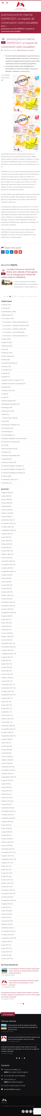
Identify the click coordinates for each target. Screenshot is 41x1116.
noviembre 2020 (8, 729)
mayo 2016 (6, 914)
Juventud (31, 50)
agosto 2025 (6, 534)
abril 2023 (6, 630)
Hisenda (5, 373)
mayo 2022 (6, 667)
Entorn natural (7, 356)
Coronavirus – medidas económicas (15, 325)
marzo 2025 (6, 551)
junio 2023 (6, 623)
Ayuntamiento (23, 50)
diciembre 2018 (7, 808)
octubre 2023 (7, 609)
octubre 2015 (7, 935)
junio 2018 (6, 828)
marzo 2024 (6, 592)
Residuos (5, 452)
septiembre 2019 (8, 777)
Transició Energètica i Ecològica (12, 466)
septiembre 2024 (8, 571)
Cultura (5, 339)
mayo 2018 (6, 832)
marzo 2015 (6, 959)
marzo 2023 (6, 633)
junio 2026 (6, 499)
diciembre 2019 (7, 767)
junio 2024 (6, 582)
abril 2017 (6, 876)
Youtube (27, 1111)
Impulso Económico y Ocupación (13, 383)
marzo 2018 (6, 839)
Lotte (4, 394)
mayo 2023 (6, 626)
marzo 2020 (6, 756)
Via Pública (6, 483)
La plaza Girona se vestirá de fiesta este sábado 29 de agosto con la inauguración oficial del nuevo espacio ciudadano (19, 273)
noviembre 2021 (8, 688)
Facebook (3, 252)
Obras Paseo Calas (9, 418)
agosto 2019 (6, 780)
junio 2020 (6, 746)
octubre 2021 (7, 691)
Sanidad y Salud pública (10, 455)
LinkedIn (11, 252)
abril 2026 (6, 506)
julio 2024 (6, 578)
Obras (4, 414)
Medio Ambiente (8, 401)
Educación (6, 353)
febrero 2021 (7, 719)
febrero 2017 (7, 883)
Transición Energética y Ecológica (13, 473)
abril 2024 (6, 588)
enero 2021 (6, 722)
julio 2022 (6, 660)
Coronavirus (6, 318)
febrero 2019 (7, 801)
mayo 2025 (6, 544)
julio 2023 (6, 619)
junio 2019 (6, 787)
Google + (16, 252)
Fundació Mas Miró (8, 363)
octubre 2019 (7, 773)
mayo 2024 (6, 585)
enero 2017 (6, 887)
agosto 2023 (6, 616)
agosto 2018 (6, 821)
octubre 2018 (7, 815)
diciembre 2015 (7, 928)
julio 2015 (6, 945)
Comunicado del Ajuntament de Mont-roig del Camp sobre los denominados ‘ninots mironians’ (24, 983)
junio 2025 (6, 541)
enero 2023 (6, 640)
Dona (4, 349)
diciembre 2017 (7, 849)
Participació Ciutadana (10, 425)
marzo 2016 (6, 921)
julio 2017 (6, 866)
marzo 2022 (6, 674)
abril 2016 (6, 917)
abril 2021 (6, 712)
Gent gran (6, 370)
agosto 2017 (6, 863)
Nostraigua (6, 407)
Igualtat (5, 377)
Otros (4, 421)
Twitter (7, 252)
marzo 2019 (6, 798)
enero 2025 (6, 558)
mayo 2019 (6, 791)
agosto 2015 (6, 941)
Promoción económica (10, 442)
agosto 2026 (6, 493)
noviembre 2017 (8, 852)
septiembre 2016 (8, 900)
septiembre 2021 (8, 695)
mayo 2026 (6, 503)
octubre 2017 (7, 856)
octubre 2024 (7, 568)
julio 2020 (6, 743)
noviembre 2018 (8, 811)
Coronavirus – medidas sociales (13, 329)
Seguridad (6, 459)
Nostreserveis (7, 411)
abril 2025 (6, 547)
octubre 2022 (7, 650)
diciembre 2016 (7, 890)
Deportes (5, 342)
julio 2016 (6, 907)
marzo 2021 (6, 715)
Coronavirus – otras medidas (13, 332)
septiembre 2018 (8, 818)
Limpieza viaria (7, 390)
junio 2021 (6, 705)
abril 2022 (6, 671)
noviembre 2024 (8, 564)
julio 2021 (6, 702)
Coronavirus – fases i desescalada (14, 336)
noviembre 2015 (8, 931)
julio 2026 (6, 496)
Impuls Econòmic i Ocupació (11, 380)
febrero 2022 (7, 678)
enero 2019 (6, 804)
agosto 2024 (6, 575)
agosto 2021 (6, 698)
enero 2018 (6, 845)
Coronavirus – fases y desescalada (14, 322)
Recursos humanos (8, 449)
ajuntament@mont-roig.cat (12, 1089)
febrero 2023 (7, 636)
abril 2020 (6, 753)
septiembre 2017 (8, 859)
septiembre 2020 (8, 736)
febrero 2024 (7, 595)
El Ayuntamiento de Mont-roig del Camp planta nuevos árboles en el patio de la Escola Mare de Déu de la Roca (24, 971)
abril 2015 (6, 955)
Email (20, 252)
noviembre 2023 (8, 606)
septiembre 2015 (8, 938)
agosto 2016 (6, 904)
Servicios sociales (8, 462)
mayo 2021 (6, 708)
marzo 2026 (6, 510)
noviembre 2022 (8, 647)
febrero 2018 (7, 842)
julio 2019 (6, 784)
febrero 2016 (7, 924)
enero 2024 (6, 599)
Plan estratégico (7, 435)
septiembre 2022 (8, 654)
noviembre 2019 (8, 770)
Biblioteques (6, 315)
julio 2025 (6, 537)
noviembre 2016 (8, 893)
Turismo (5, 476)
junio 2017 (6, 869)
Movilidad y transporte (10, 404)
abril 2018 (6, 835)
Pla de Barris (6, 428)
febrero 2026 (7, 513)
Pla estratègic (7, 432)
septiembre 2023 (8, 612)
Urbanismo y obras (9, 479)
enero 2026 (6, 516)
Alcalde (5, 305)
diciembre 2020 (7, 726)
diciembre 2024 (7, 561)
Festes (4, 360)
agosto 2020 (6, 739)
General (5, 366)
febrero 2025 (7, 554)
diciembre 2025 (7, 520)
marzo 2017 (6, 880)
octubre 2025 (7, 527)
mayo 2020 (6, 750)
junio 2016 (6, 911)
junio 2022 (6, 664)
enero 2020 (6, 763)
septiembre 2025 (8, 530)
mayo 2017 (6, 873)
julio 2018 (6, 825)
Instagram (30, 1111)
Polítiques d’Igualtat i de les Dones (13, 438)
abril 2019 (6, 794)
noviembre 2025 (8, 523)
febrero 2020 (7, 760)
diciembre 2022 (7, 643)
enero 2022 (6, 681)
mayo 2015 (6, 952)
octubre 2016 (7, 897)
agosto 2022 (6, 657)
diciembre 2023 (7, 602)
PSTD (4, 445)
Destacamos (6, 346)
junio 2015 (6, 948)
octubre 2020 (7, 732)
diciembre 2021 (7, 684)
